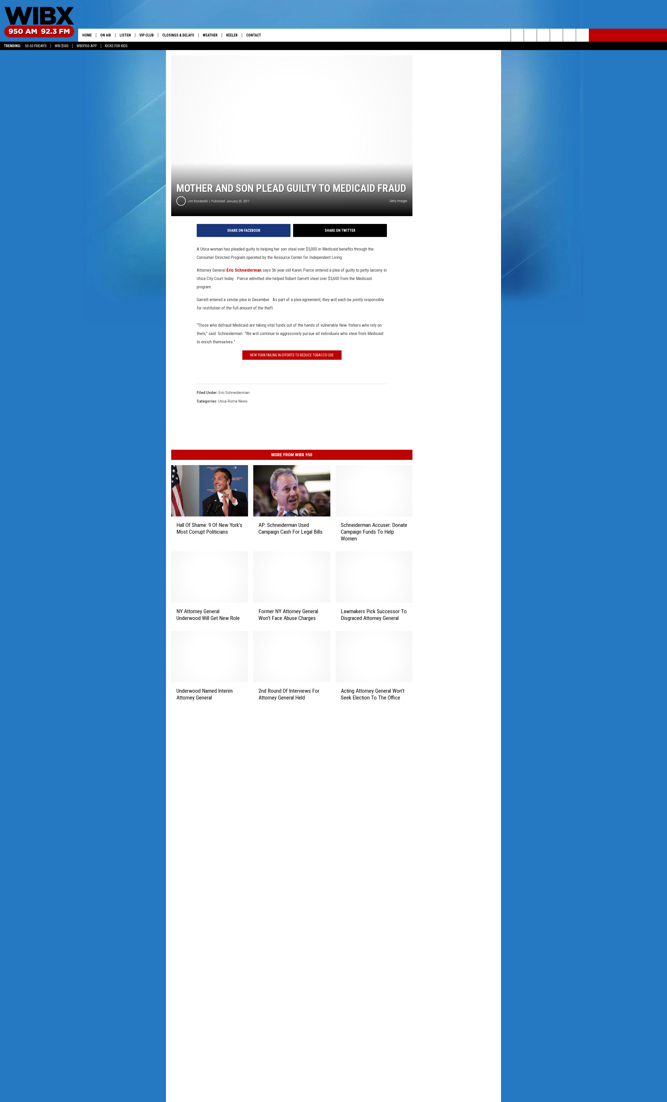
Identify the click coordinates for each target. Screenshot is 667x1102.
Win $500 (62, 46)
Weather (210, 35)
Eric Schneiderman (244, 270)
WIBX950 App (87, 46)
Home (87, 35)
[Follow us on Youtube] (569, 35)
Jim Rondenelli (198, 201)
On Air (105, 35)
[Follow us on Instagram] (556, 35)
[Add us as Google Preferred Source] (530, 35)
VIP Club (146, 35)
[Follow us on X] (582, 35)
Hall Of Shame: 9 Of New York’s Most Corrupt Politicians (209, 528)
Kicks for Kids (116, 46)
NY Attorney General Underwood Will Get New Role (208, 614)
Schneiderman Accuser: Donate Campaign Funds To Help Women (374, 532)
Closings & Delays (178, 35)
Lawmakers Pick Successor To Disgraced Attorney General (374, 614)
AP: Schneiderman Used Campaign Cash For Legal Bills (290, 528)
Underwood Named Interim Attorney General (204, 694)
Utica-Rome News (233, 401)
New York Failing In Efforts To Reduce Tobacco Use (292, 355)
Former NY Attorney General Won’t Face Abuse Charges (288, 614)
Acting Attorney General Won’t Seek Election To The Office (372, 694)
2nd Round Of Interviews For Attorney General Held (288, 694)
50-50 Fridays (36, 46)
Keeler (232, 35)
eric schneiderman (234, 393)
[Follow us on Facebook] (543, 35)
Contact (253, 35)
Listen (125, 35)
